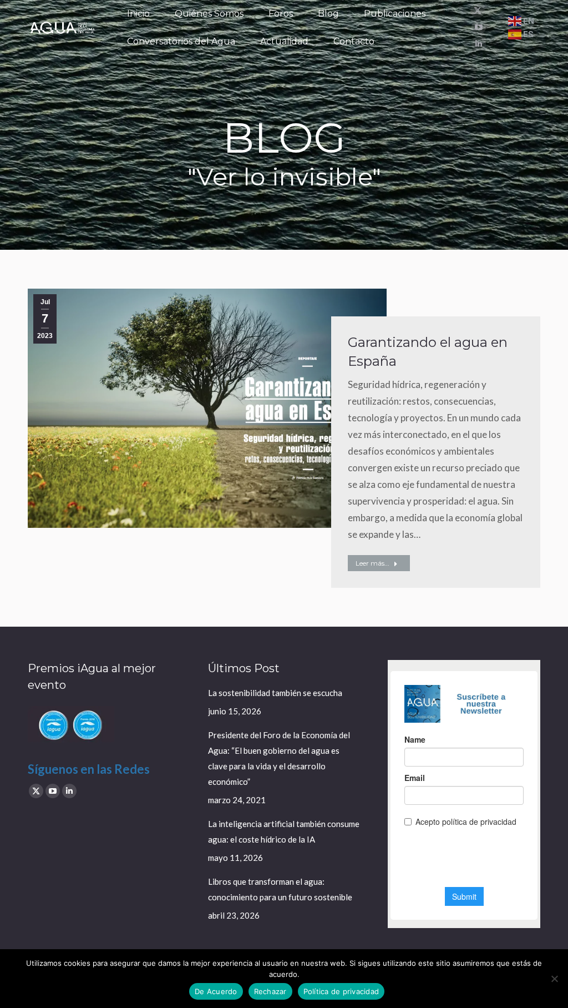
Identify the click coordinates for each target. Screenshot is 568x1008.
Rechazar (270, 991)
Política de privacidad (341, 991)
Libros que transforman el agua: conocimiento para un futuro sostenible (280, 889)
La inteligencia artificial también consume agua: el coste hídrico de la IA (283, 831)
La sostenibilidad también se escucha (275, 693)
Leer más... (372, 563)
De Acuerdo (216, 991)
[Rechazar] (554, 978)
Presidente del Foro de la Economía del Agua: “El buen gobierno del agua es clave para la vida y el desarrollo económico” (279, 758)
